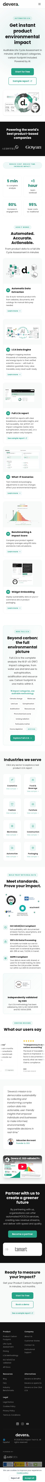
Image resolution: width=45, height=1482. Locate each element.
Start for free (22, 71)
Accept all (29, 1478)
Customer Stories (32, 1340)
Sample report (21, 81)
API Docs (6, 1367)
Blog (5, 1378)
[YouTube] (27, 1424)
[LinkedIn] (17, 1424)
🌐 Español (6, 1440)
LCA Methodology (10, 1355)
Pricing (6, 1351)
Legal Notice (8, 1402)
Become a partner (22, 1234)
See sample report (16, 438)
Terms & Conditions (11, 1415)
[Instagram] (22, 1424)
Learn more (13, 311)
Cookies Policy (9, 1406)
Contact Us (29, 1345)
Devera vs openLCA (32, 1383)
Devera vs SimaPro (32, 1378)
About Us (28, 1336)
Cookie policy (22, 1473)
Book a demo (22, 1304)
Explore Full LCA (21, 738)
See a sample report (21, 1313)
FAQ (4, 1383)
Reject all (15, 1478)
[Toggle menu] (39, 4)
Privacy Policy (9, 1410)
